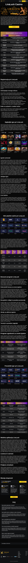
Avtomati (23, 132)
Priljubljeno (3, 132)
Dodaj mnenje (23, 481)
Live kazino (10, 132)
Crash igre (16, 132)
